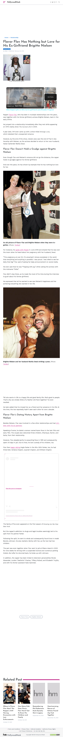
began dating (15, 447)
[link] (9, 89)
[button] (59, 2)
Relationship (14, 37)
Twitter (17, 245)
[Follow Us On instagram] (54, 2)
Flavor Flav (13, 115)
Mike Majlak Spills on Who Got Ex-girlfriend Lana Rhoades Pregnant (25, 90)
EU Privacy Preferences (26, 731)
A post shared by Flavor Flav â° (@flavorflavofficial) (19, 515)
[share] (40, 89)
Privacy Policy (25, 729)
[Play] (50, 103)
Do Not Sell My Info (39, 731)
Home (6, 37)
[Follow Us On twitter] (52, 2)
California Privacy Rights (49, 729)
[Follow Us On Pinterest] (56, 2)
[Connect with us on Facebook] (50, 2)
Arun (6, 51)
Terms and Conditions (14, 729)
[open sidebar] (4, 2)
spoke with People (22, 250)
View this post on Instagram (13, 488)
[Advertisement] (33, 22)
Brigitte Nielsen (36, 617)
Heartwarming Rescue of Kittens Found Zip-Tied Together (52, 711)
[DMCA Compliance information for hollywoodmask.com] (55, 735)
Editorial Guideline (36, 729)
